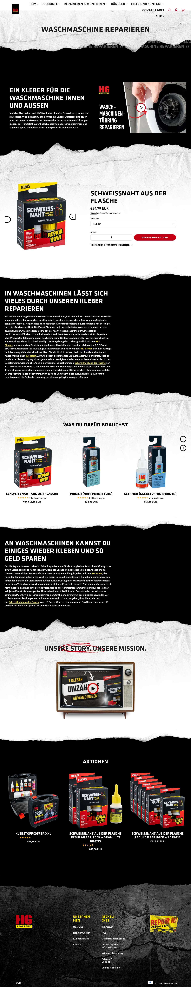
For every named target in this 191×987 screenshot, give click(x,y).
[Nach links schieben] (8, 219)
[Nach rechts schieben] (72, 217)
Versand (93, 213)
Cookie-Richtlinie (111, 967)
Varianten (94, 218)
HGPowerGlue (170, 983)
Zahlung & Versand (107, 960)
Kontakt (77, 944)
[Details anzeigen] (32, 462)
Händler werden (81, 932)
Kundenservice (81, 938)
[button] (169, 10)
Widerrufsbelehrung (112, 953)
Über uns (78, 926)
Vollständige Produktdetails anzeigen (110, 244)
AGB (104, 932)
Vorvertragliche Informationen (110, 946)
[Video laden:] (141, 107)
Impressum (107, 926)
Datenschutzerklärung (113, 938)
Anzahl (93, 232)
